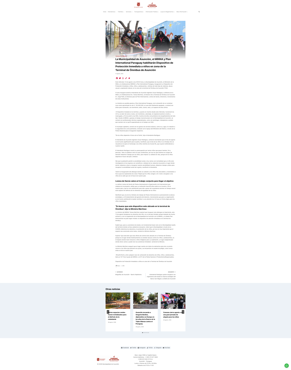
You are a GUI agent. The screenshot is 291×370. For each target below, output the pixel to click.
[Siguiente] (183, 312)
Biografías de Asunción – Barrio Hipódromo (128, 273)
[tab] (142, 332)
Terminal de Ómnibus (121, 56)
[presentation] (118, 300)
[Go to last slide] (108, 312)
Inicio (104, 11)
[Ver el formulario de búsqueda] (199, 11)
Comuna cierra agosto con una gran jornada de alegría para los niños (173, 315)
